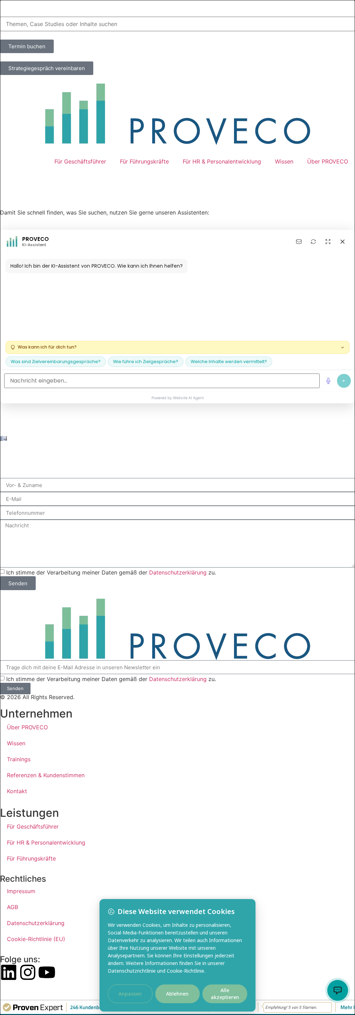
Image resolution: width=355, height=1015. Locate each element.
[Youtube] (46, 972)
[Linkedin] (8, 972)
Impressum (21, 891)
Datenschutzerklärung (178, 572)
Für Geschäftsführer (80, 161)
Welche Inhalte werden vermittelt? (229, 361)
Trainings (19, 759)
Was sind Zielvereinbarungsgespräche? (56, 361)
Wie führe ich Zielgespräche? (145, 361)
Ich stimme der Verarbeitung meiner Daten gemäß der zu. (111, 572)
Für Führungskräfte (144, 161)
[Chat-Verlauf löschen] (313, 242)
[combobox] (177, 24)
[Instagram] (27, 972)
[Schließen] (342, 242)
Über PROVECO (327, 161)
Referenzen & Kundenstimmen (46, 775)
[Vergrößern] (328, 242)
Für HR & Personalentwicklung (222, 161)
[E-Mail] (299, 242)
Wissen (284, 161)
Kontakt (17, 791)
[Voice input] (328, 381)
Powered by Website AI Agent (177, 398)
